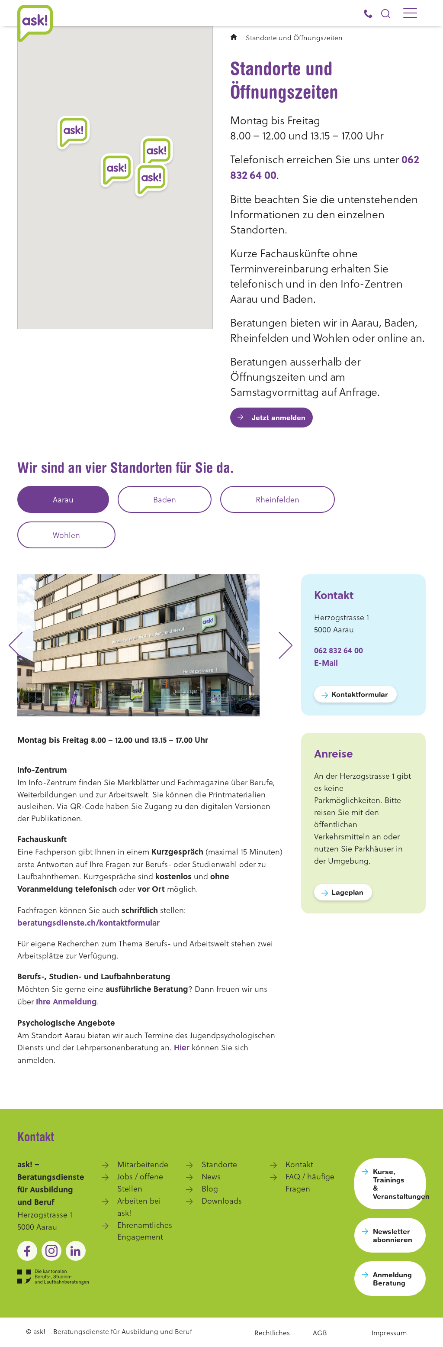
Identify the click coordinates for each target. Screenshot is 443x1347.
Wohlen (66, 535)
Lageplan (347, 892)
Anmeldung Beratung (392, 1278)
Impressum (389, 1332)
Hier (181, 1047)
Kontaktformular (359, 694)
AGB (320, 1332)
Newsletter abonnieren (392, 1235)
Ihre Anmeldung (66, 1001)
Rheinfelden (277, 499)
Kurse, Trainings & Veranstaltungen (399, 1183)
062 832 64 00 (338, 650)
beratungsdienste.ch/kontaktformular (88, 922)
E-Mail (326, 662)
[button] (117, 171)
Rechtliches (272, 1332)
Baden (164, 499)
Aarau (63, 499)
